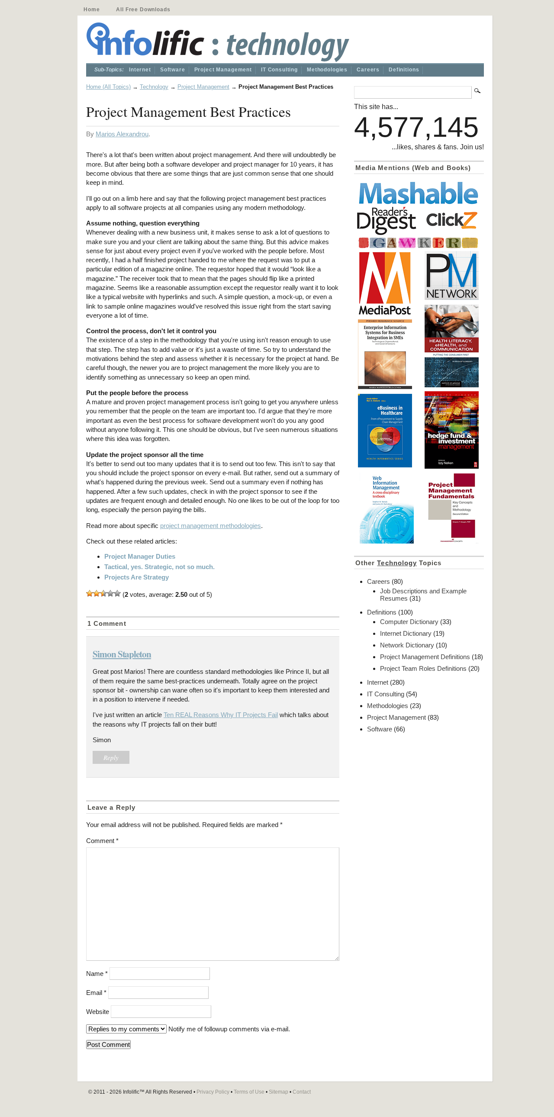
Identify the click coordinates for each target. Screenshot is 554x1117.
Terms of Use (249, 1092)
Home (92, 9)
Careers (368, 70)
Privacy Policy (212, 1092)
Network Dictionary (407, 645)
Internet (140, 70)
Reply (111, 757)
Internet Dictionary (406, 633)
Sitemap (278, 1092)
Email (96, 992)
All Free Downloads (143, 9)
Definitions (404, 70)
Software (172, 70)
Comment (102, 840)
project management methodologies (210, 525)
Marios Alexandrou (122, 134)
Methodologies (327, 70)
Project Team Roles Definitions (423, 668)
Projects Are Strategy (136, 577)
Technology (154, 87)
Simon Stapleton (122, 653)
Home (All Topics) (108, 87)
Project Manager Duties (139, 556)
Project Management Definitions (425, 656)
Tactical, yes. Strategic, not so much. (159, 566)
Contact (302, 1092)
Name (97, 973)
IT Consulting (279, 70)
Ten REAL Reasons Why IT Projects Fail (221, 714)
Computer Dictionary (409, 621)
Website (97, 1011)
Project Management (223, 70)
